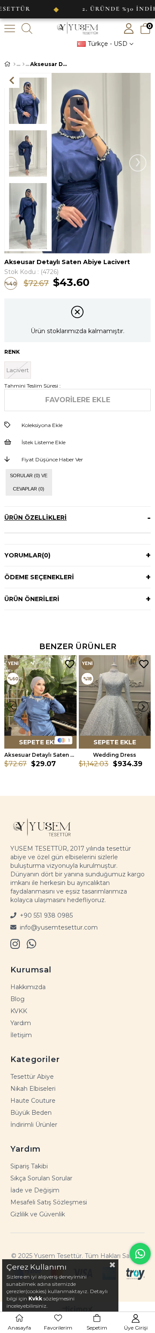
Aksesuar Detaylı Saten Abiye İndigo (40, 755)
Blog (17, 999)
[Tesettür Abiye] (23, 64)
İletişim (21, 1035)
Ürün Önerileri (31, 599)
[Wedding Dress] (115, 702)
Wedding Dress (114, 755)
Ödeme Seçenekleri (39, 577)
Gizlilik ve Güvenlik (37, 1214)
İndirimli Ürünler (33, 1124)
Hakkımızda (28, 987)
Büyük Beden (31, 1112)
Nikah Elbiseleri (33, 1088)
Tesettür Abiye (32, 1076)
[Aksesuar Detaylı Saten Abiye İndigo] (40, 702)
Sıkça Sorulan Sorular (41, 1178)
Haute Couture (33, 1100)
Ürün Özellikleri (35, 517)
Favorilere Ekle (69, 664)
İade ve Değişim (34, 1190)
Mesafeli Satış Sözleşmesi (48, 1202)
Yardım (20, 1023)
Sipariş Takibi (29, 1166)
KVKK (18, 1011)
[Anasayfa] (14, 64)
